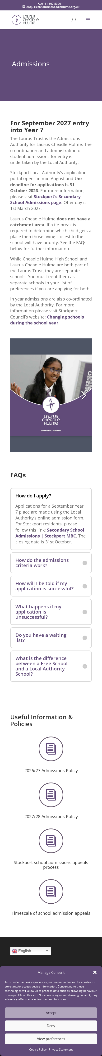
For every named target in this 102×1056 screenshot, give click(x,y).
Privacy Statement (61, 1049)
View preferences (51, 1038)
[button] (95, 972)
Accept (51, 1012)
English (24, 951)
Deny (51, 1025)
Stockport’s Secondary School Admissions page (45, 199)
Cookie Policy (37, 1049)
